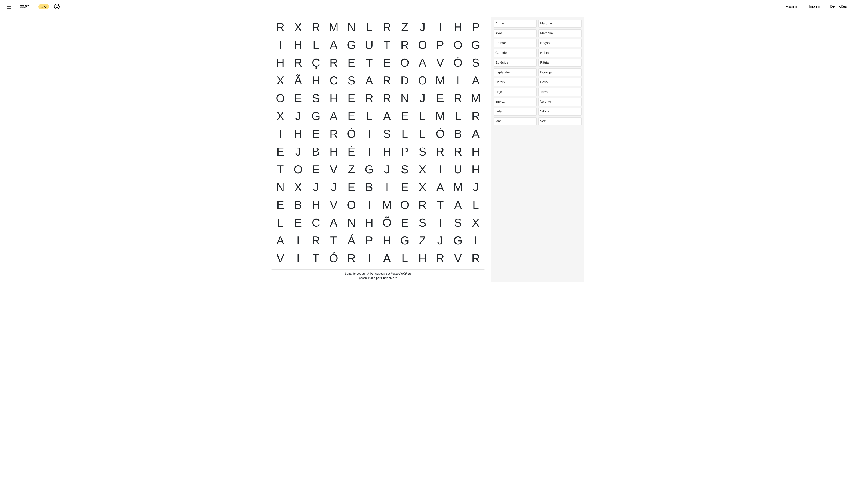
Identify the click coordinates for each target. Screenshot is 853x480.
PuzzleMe (387, 278)
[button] (9, 6)
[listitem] (515, 24)
